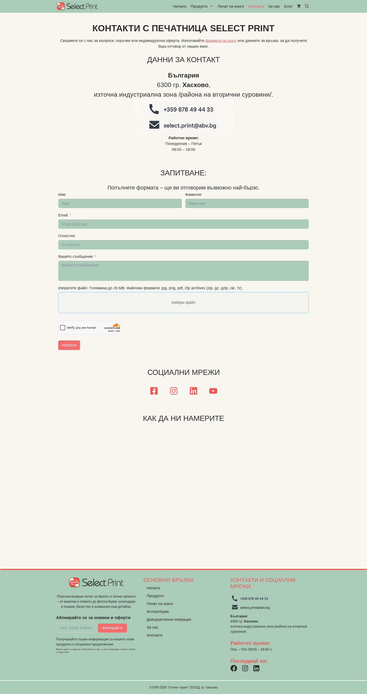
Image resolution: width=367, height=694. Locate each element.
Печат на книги (231, 6)
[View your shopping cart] (299, 6)
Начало (179, 6)
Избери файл (183, 302)
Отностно (66, 236)
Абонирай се (112, 628)
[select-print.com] (77, 6)
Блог (288, 6)
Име (62, 194)
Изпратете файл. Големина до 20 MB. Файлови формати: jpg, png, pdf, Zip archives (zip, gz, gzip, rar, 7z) (150, 288)
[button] (307, 6)
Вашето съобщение (75, 256)
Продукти (199, 6)
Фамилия (193, 194)
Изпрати (69, 345)
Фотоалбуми (158, 611)
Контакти (256, 6)
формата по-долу (221, 41)
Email (63, 215)
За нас (274, 6)
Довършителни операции (169, 619)
